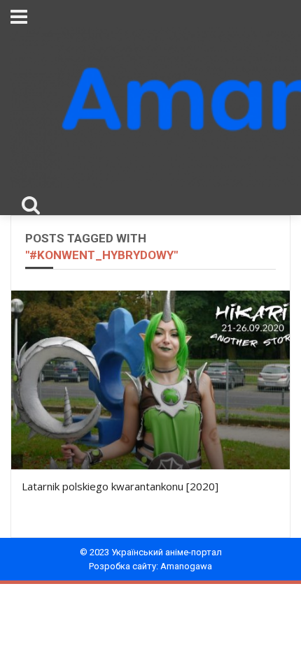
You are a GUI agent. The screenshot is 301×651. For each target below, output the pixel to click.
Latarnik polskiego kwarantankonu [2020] (120, 486)
